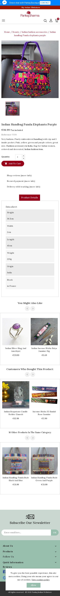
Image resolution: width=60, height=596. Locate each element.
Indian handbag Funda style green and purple (44, 479)
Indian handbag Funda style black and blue (16, 479)
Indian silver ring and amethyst (15, 349)
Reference (6, 134)
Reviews (7, 566)
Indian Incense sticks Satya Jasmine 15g (44, 349)
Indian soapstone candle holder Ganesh (16, 413)
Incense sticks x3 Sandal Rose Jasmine (44, 413)
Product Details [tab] (29, 197)
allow (33, 585)
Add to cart (13, 163)
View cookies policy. (41, 579)
